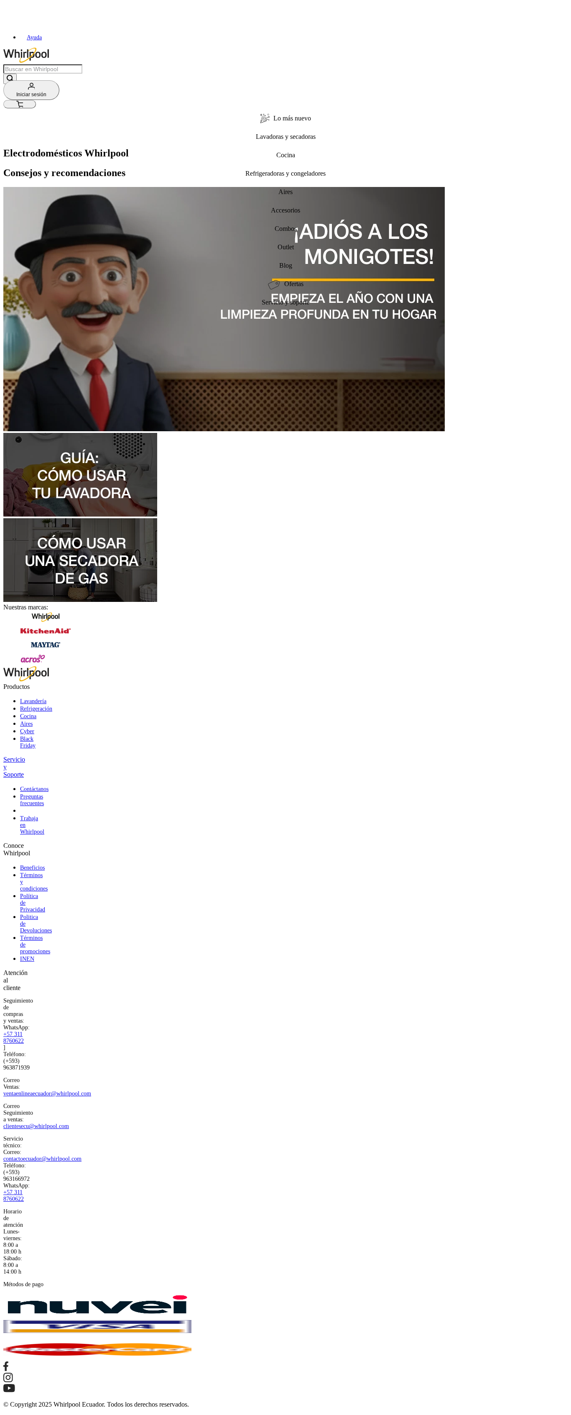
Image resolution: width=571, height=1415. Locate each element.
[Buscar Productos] (10, 79)
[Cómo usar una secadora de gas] (80, 599)
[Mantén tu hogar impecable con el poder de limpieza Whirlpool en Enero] (224, 428)
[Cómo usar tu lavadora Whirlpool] (80, 514)
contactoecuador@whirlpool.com (42, 1159)
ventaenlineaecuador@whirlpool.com (47, 1093)
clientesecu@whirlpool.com (36, 1126)
